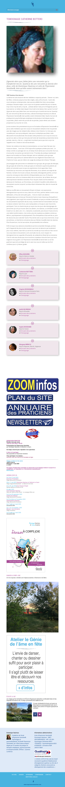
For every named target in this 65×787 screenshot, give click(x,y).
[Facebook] (35, 714)
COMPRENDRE (39, 774)
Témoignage (24, 260)
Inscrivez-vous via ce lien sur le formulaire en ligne (20, 457)
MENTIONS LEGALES (31, 777)
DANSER (21, 774)
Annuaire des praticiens (28, 258)
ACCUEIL (14, 774)
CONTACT (48, 774)
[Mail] (40, 714)
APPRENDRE (29, 774)
